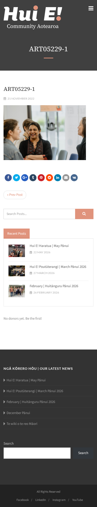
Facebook (22, 500)
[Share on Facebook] (8, 177)
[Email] (65, 177)
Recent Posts (16, 233)
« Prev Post (15, 194)
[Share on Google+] (24, 177)
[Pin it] (41, 177)
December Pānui (18, 412)
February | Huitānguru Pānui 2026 (54, 286)
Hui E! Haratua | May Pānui (49, 245)
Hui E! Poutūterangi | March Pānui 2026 (58, 266)
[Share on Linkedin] (49, 177)
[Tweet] (16, 177)
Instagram (59, 500)
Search (9, 443)
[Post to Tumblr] (32, 177)
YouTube (77, 500)
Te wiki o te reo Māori (22, 423)
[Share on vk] (74, 177)
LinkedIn (40, 500)
